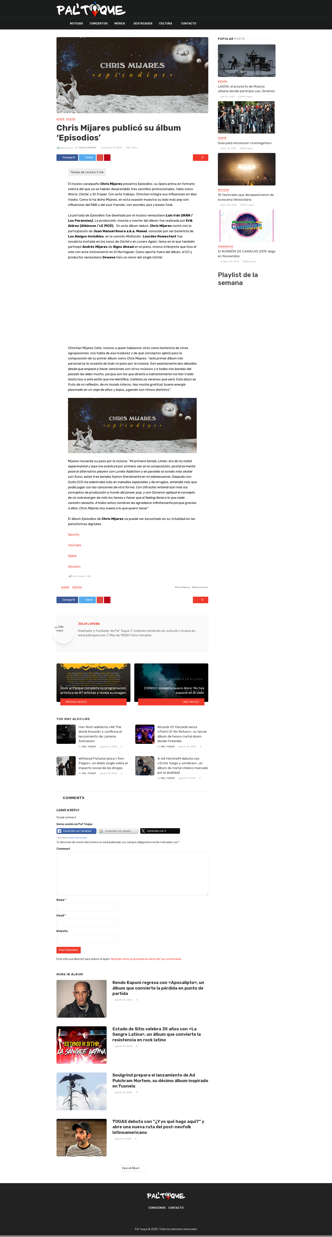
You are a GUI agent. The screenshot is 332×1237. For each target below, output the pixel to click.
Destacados (143, 23)
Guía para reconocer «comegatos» (245, 143)
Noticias (76, 23)
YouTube (74, 545)
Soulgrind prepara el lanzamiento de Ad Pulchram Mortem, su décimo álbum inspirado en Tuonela (160, 1080)
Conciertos (99, 23)
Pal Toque (89, 746)
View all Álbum (130, 1168)
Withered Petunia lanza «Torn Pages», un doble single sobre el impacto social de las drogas (103, 763)
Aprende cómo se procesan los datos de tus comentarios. (146, 959)
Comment (63, 848)
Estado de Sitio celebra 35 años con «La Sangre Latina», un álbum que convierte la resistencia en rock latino (156, 1034)
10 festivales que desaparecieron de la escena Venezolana (246, 197)
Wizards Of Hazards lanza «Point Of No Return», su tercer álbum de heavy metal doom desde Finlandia (182, 734)
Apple (72, 556)
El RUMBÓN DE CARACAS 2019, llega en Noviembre (246, 253)
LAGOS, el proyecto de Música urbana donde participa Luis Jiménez (246, 88)
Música (119, 23)
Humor (222, 138)
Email (61, 915)
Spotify (73, 534)
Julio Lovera (87, 147)
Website (62, 931)
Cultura (165, 23)
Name (61, 900)
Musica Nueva (200, 587)
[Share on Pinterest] (107, 157)
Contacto (188, 23)
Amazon (74, 566)
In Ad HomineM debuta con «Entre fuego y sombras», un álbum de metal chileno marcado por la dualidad (182, 766)
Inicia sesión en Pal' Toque (74, 824)
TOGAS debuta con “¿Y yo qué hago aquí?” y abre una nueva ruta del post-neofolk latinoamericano (158, 1127)
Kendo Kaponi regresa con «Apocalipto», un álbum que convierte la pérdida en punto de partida (158, 988)
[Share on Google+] (100, 157)
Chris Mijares (183, 587)
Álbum (60, 119)
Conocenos (157, 1207)
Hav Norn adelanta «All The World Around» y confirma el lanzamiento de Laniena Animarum (100, 734)
